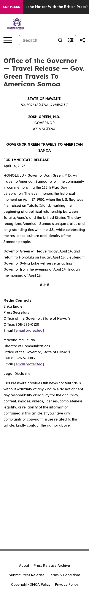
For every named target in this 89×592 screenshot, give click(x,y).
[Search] (60, 40)
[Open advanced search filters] (70, 40)
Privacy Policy (66, 584)
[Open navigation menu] (7, 40)
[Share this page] (82, 40)
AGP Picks (11, 7)
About (24, 565)
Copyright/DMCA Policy (31, 584)
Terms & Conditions (64, 575)
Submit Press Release (26, 575)
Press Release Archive (51, 565)
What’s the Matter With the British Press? (51, 7)
